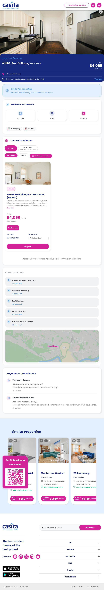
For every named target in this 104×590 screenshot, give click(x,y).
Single (23, 155)
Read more (10, 208)
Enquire (27, 246)
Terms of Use (76, 586)
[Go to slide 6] (57, 52)
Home (4, 58)
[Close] (27, 456)
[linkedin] (32, 556)
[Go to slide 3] (50, 52)
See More (18, 390)
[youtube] (38, 556)
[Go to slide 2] (48, 52)
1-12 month (13, 228)
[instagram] (21, 556)
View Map (98, 79)
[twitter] (26, 556)
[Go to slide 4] (53, 52)
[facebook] (15, 556)
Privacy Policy (93, 586)
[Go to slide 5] (55, 52)
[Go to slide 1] (47, 52)
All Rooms (11, 155)
